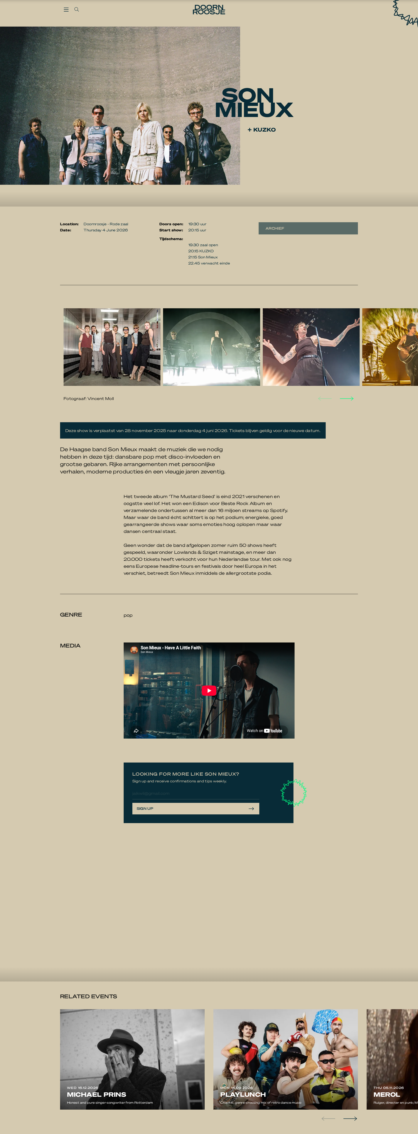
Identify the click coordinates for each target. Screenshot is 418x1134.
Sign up (145, 808)
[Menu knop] (66, 9)
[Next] (346, 398)
